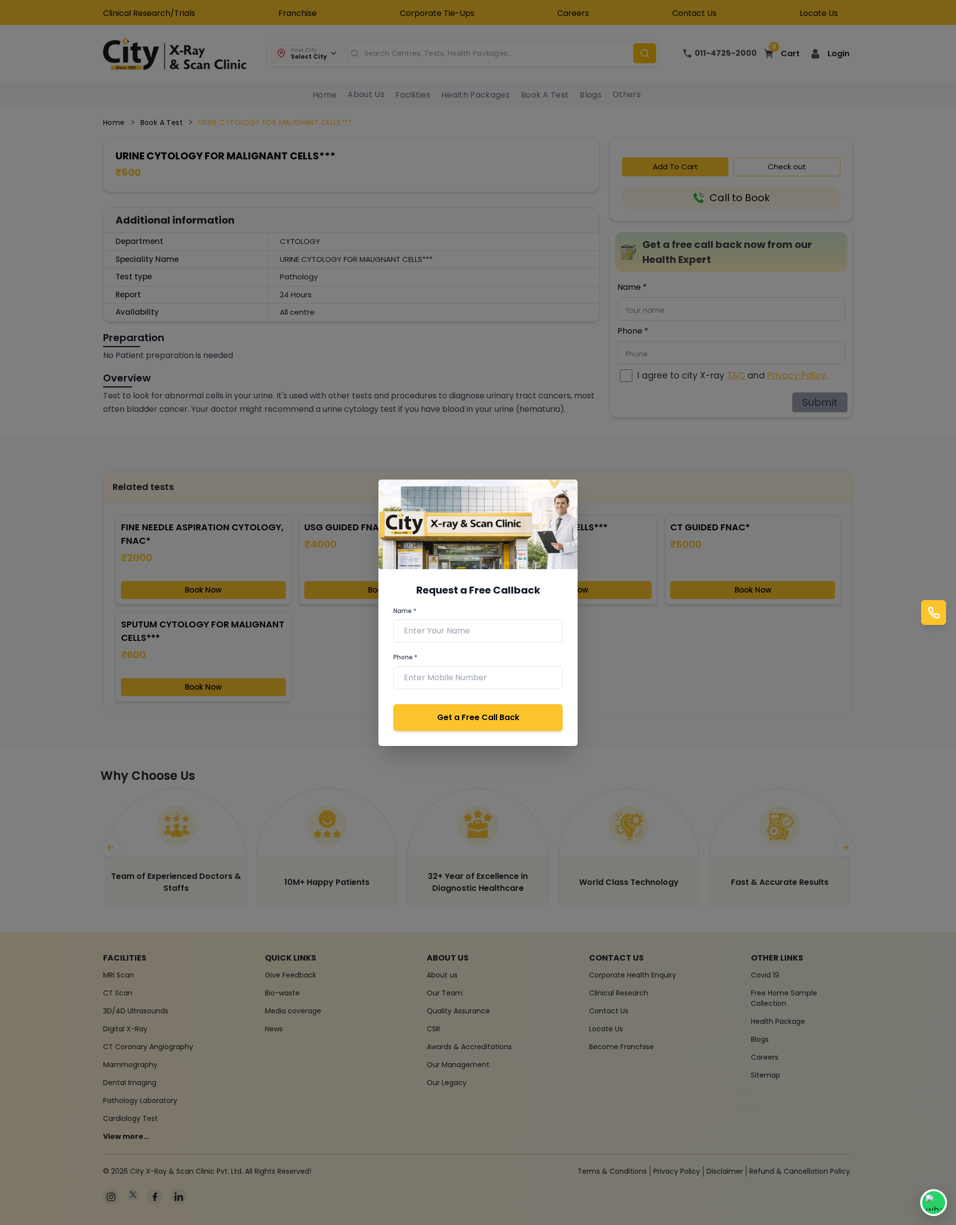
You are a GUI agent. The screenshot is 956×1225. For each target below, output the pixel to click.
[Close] (564, 493)
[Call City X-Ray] (933, 612)
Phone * (405, 657)
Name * (404, 611)
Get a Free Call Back (478, 717)
